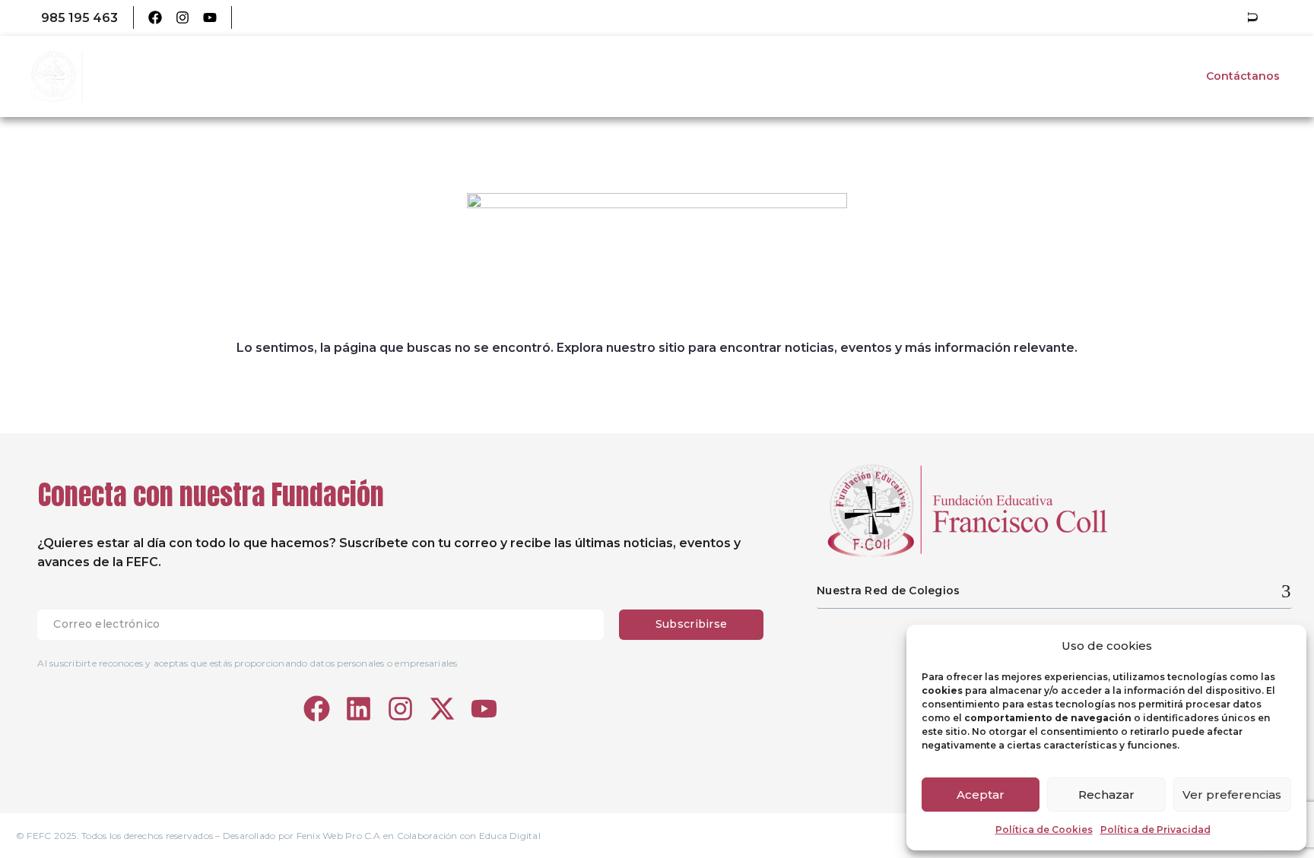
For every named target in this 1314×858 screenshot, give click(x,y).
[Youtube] (210, 17)
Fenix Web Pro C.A (339, 835)
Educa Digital (510, 835)
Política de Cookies (1044, 829)
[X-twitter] (442, 708)
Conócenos (836, 76)
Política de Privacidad (1155, 829)
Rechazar (1106, 794)
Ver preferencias (1231, 794)
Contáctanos (1243, 76)
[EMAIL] (328, 624)
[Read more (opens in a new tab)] (69, 17)
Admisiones (1142, 76)
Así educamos (939, 76)
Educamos (276, 17)
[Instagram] (182, 17)
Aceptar (981, 794)
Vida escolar (1044, 76)
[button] (1252, 17)
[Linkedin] (358, 708)
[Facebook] (155, 17)
